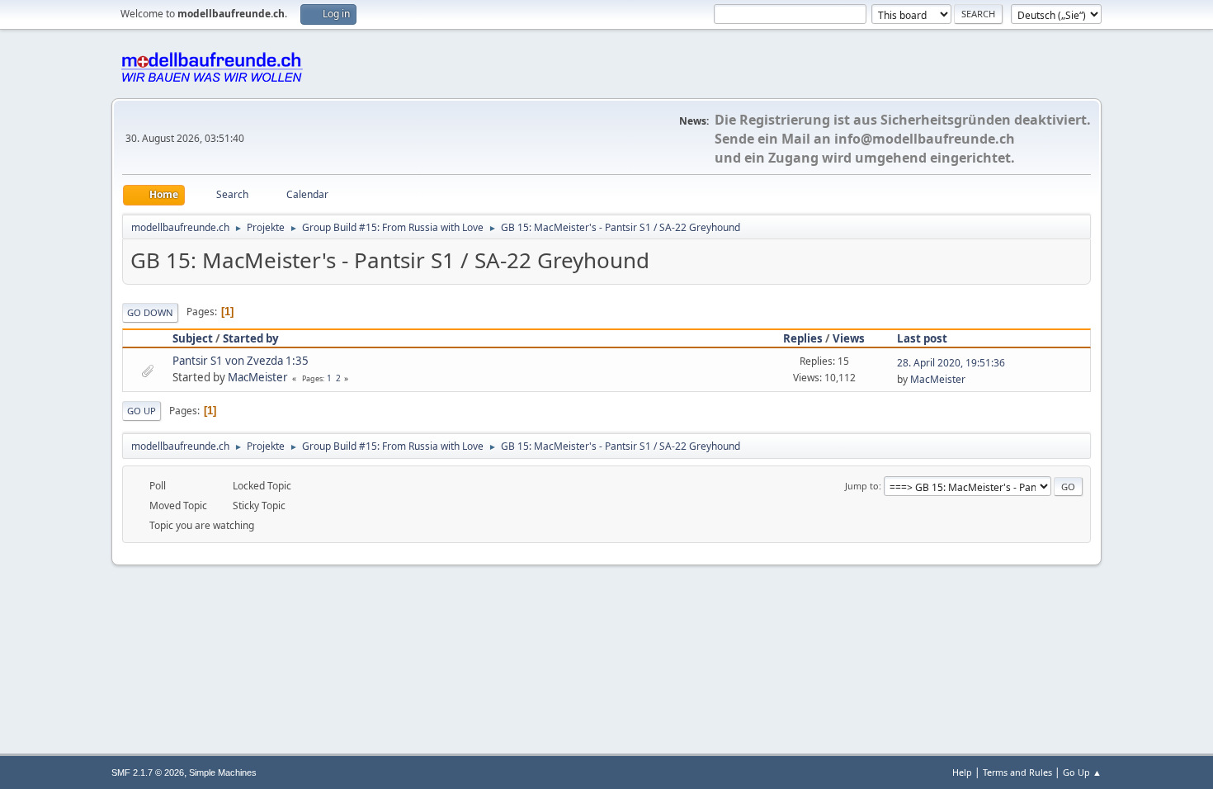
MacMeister (258, 377)
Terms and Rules (1017, 772)
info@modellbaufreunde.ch (924, 139)
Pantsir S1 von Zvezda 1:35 (240, 360)
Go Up (141, 410)
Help (962, 772)
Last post (922, 338)
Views (849, 338)
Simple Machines (223, 772)
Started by (251, 338)
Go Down (150, 312)
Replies (803, 338)
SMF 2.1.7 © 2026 (147, 772)
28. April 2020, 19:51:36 (951, 363)
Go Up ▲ (1082, 772)
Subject (192, 338)
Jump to (862, 486)
